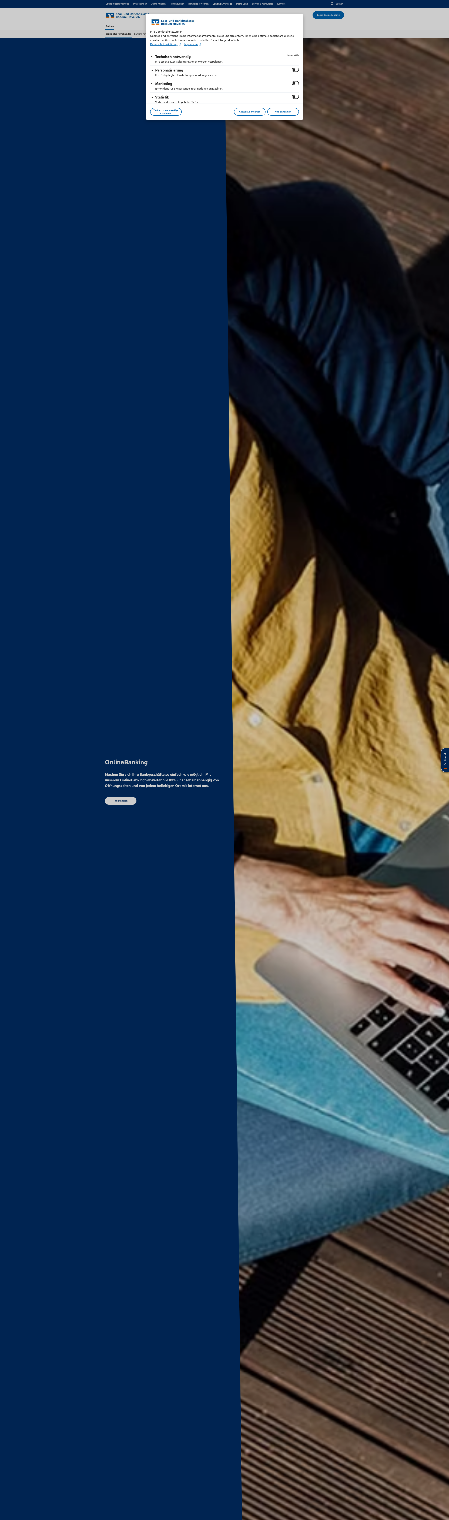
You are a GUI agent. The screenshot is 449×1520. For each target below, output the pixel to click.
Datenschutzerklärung (164, 44)
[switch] (295, 70)
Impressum (191, 44)
